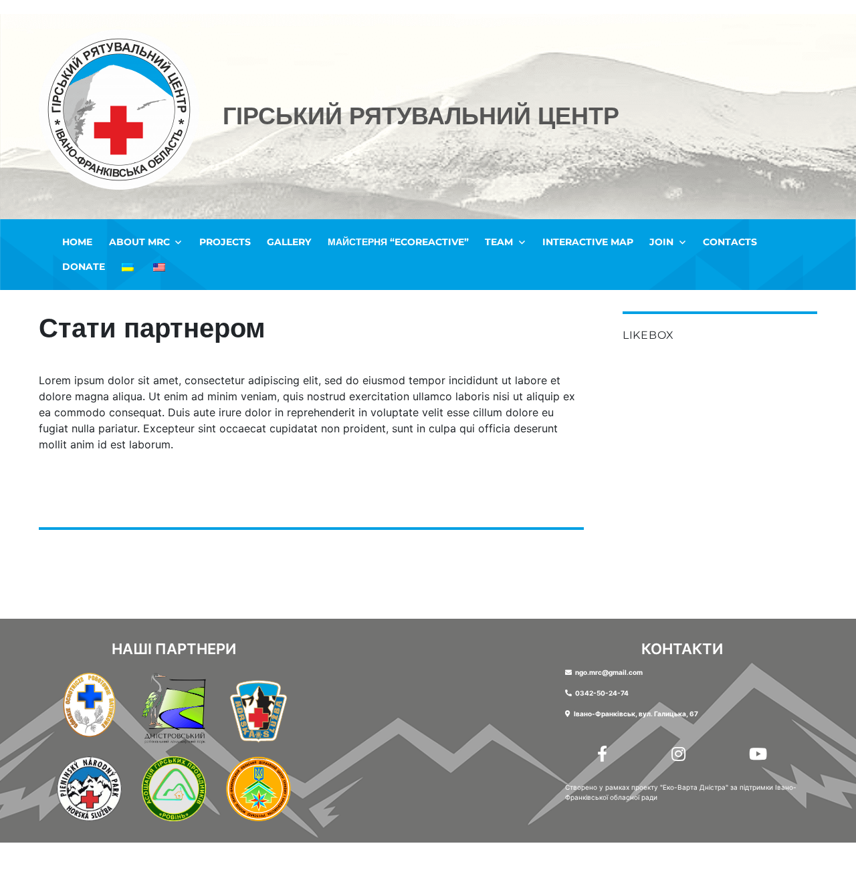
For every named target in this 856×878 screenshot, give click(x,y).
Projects (225, 242)
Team (499, 242)
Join (661, 242)
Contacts (730, 242)
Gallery (289, 242)
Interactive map (587, 242)
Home (77, 242)
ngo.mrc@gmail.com (609, 672)
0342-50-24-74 (602, 693)
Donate (83, 267)
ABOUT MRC (139, 242)
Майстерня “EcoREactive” (398, 242)
